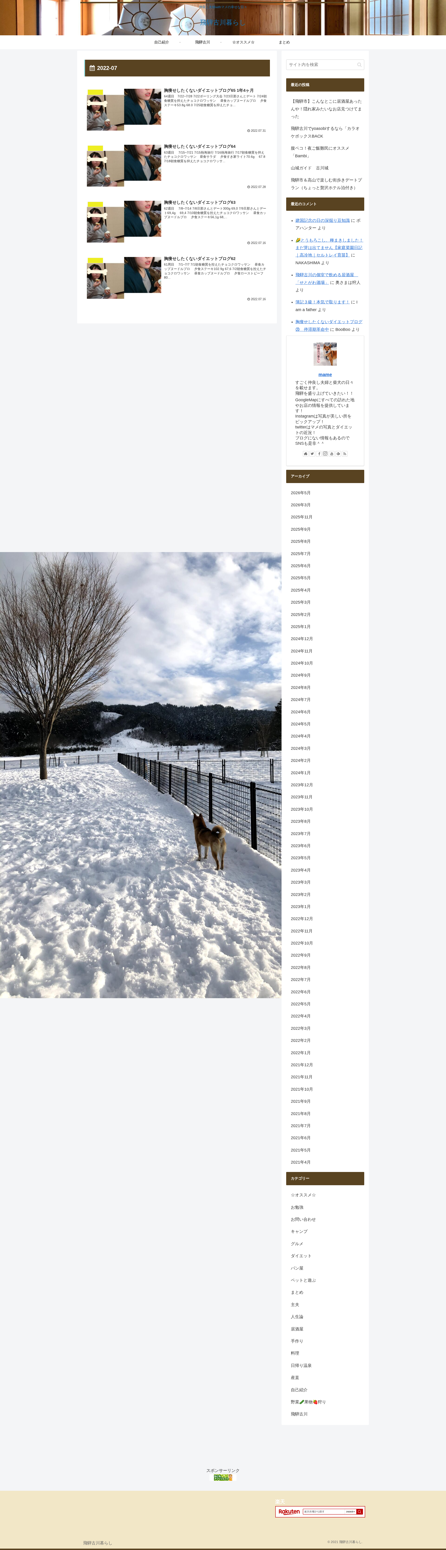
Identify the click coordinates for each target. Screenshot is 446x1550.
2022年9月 (301, 955)
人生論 (297, 1316)
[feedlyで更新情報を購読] (338, 454)
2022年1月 (301, 1052)
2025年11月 (302, 517)
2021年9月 (301, 1101)
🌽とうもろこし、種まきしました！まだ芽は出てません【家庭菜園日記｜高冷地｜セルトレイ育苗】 (329, 248)
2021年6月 (301, 1137)
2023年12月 (302, 785)
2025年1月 (301, 626)
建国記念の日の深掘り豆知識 (322, 220)
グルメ (297, 1243)
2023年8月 (301, 821)
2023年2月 (301, 894)
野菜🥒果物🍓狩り (308, 1402)
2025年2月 (301, 614)
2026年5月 (301, 492)
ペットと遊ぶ (303, 1280)
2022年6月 (301, 992)
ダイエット (301, 1256)
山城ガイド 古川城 (309, 168)
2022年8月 (301, 967)
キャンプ (299, 1231)
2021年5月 (301, 1150)
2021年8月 (301, 1113)
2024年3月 (301, 748)
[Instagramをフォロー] (325, 454)
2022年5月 (301, 1004)
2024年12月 (302, 638)
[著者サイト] (305, 454)
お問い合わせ (303, 1219)
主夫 (295, 1304)
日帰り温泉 (301, 1365)
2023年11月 (302, 797)
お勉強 (297, 1207)
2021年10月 (302, 1089)
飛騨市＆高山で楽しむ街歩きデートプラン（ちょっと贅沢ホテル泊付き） (326, 184)
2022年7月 (301, 979)
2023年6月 (301, 845)
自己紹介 (299, 1390)
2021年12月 (302, 1065)
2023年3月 (301, 882)
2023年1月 (301, 906)
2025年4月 (301, 590)
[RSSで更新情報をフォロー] (345, 454)
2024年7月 (301, 699)
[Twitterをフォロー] (312, 454)
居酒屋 (297, 1329)
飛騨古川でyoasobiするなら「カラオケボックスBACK (325, 132)
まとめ (297, 1292)
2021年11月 (302, 1077)
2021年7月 (301, 1125)
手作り (297, 1341)
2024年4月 (301, 736)
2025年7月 (301, 553)
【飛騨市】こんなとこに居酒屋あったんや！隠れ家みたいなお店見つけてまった (326, 109)
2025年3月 (301, 602)
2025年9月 (301, 529)
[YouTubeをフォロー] (331, 454)
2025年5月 (301, 578)
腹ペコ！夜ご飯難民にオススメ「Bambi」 (320, 152)
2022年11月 (302, 931)
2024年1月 (301, 772)
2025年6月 (301, 565)
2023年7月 (301, 833)
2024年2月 (301, 760)
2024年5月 (301, 724)
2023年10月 (302, 809)
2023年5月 (301, 858)
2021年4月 (301, 1162)
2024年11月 (302, 651)
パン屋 (297, 1268)
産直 (295, 1377)
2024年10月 (302, 663)
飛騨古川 (299, 1414)
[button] (359, 64)
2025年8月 (301, 541)
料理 (295, 1353)
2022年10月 (302, 943)
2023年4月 (301, 870)
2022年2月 (301, 1040)
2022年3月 (301, 1028)
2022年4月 (301, 1016)
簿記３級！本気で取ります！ (322, 302)
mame (325, 374)
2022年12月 (302, 918)
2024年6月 (301, 712)
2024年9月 (301, 675)
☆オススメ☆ (303, 1195)
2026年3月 (301, 505)
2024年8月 (301, 687)
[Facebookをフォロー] (318, 454)
